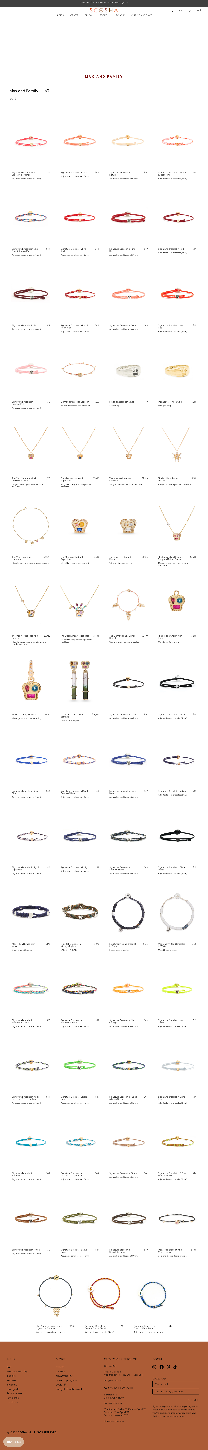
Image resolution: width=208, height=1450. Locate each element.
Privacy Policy (64, 1375)
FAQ (9, 1367)
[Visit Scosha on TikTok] (175, 1367)
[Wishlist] (189, 11)
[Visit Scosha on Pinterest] (168, 1367)
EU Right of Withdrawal (69, 1389)
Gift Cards (13, 1397)
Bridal (89, 15)
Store (103, 15)
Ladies (60, 15)
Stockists (12, 1402)
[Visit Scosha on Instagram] (154, 1367)
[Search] (172, 11)
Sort (12, 98)
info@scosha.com (113, 1380)
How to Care (14, 1393)
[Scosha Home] (104, 10)
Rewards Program (66, 1380)
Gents (74, 15)
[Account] (180, 11)
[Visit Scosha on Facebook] (161, 1367)
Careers (60, 1371)
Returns (11, 1380)
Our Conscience (141, 15)
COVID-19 (61, 1384)
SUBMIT (193, 1400)
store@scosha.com (114, 1421)
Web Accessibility (17, 1371)
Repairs (11, 1375)
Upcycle (119, 15)
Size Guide (13, 1389)
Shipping (12, 1384)
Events (60, 1367)
